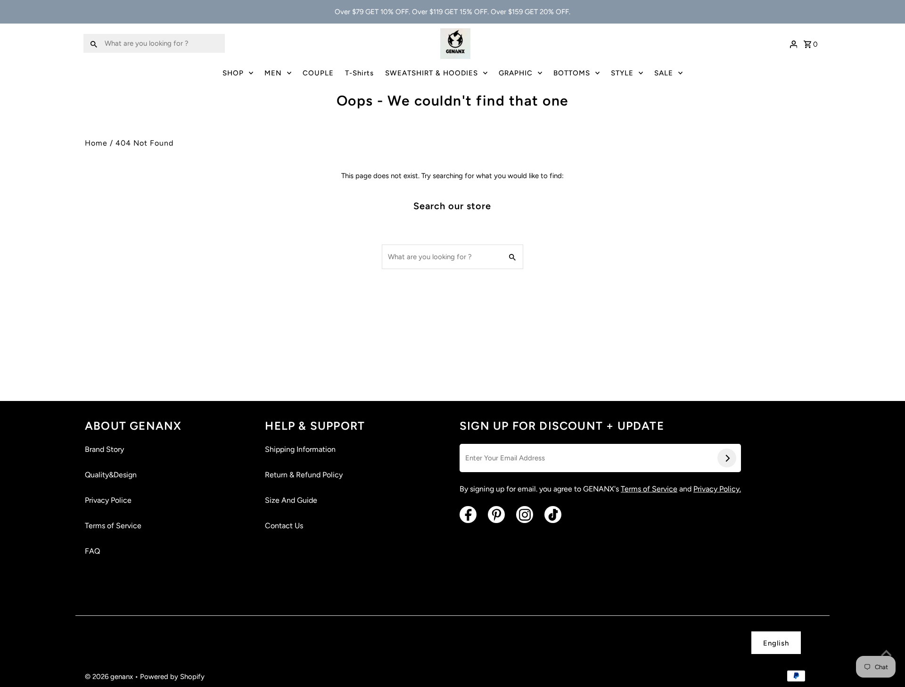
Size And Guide (291, 500)
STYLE (622, 73)
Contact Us (284, 525)
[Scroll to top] (886, 654)
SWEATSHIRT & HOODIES (431, 73)
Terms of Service (113, 525)
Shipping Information (300, 449)
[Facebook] (468, 514)
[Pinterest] (496, 514)
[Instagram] (524, 514)
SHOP (233, 73)
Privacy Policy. (717, 488)
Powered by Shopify (172, 676)
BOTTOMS (571, 73)
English (776, 643)
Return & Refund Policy (304, 474)
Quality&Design (111, 474)
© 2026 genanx (110, 676)
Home (96, 143)
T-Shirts (359, 73)
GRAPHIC (516, 73)
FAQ (92, 551)
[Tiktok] (552, 514)
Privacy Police (108, 500)
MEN (273, 73)
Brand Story (104, 449)
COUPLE (318, 73)
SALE (663, 73)
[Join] (726, 458)
